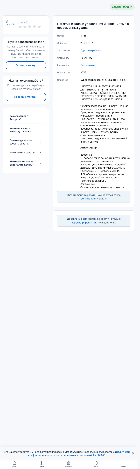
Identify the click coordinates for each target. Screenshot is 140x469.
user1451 (23, 22)
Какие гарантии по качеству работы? (20, 129)
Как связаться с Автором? (19, 117)
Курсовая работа (90, 50)
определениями (66, 455)
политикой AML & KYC (92, 455)
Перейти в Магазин (25, 96)
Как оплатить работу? (22, 152)
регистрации (88, 198)
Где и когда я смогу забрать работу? (21, 142)
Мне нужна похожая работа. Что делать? (22, 163)
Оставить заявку (26, 65)
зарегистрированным (84, 222)
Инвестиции (87, 65)
